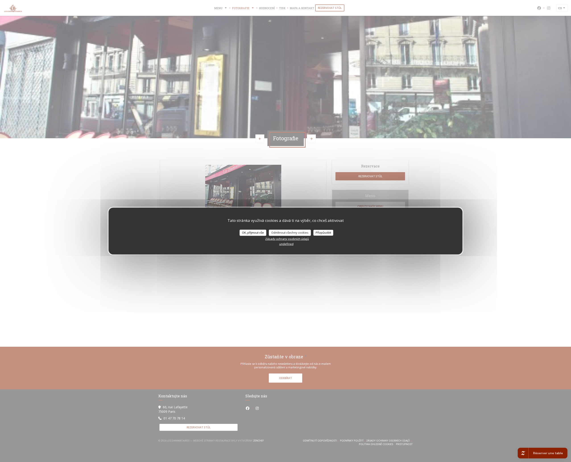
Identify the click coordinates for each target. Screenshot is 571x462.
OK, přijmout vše (253, 233)
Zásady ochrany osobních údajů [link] (287, 239)
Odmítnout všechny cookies (289, 233)
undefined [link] (286, 244)
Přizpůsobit (323, 233)
